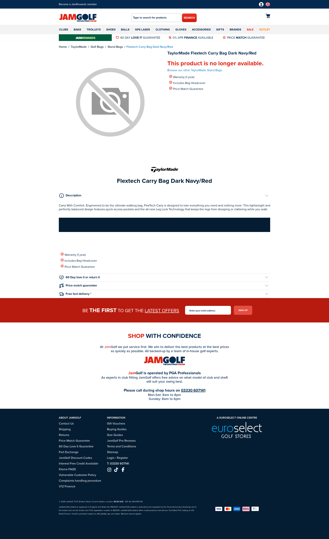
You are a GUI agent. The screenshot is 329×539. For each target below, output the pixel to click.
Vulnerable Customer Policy (77, 475)
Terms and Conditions (121, 446)
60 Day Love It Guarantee (76, 446)
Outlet (264, 29)
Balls (125, 29)
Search (189, 18)
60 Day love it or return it (83, 277)
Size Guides (115, 435)
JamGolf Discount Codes (75, 458)
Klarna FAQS (67, 469)
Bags (77, 29)
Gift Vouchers (116, 423)
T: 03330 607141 (118, 463)
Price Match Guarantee (188, 89)
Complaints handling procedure (80, 480)
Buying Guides (116, 429)
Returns (64, 435)
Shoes (111, 29)
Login (110, 458)
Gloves (180, 29)
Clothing (163, 29)
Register (122, 458)
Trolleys (94, 29)
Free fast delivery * (78, 294)
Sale (250, 29)
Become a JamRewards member (78, 4)
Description (73, 195)
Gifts (220, 29)
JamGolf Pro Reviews (121, 440)
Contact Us (66, 423)
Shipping (65, 429)
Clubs (63, 29)
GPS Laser (142, 29)
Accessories (201, 29)
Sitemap (112, 452)
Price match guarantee (81, 285)
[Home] (78, 18)
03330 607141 (193, 390)
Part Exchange (68, 452)
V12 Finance (67, 486)
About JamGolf (70, 418)
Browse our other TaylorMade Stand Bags (194, 70)
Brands (235, 29)
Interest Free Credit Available (78, 463)
